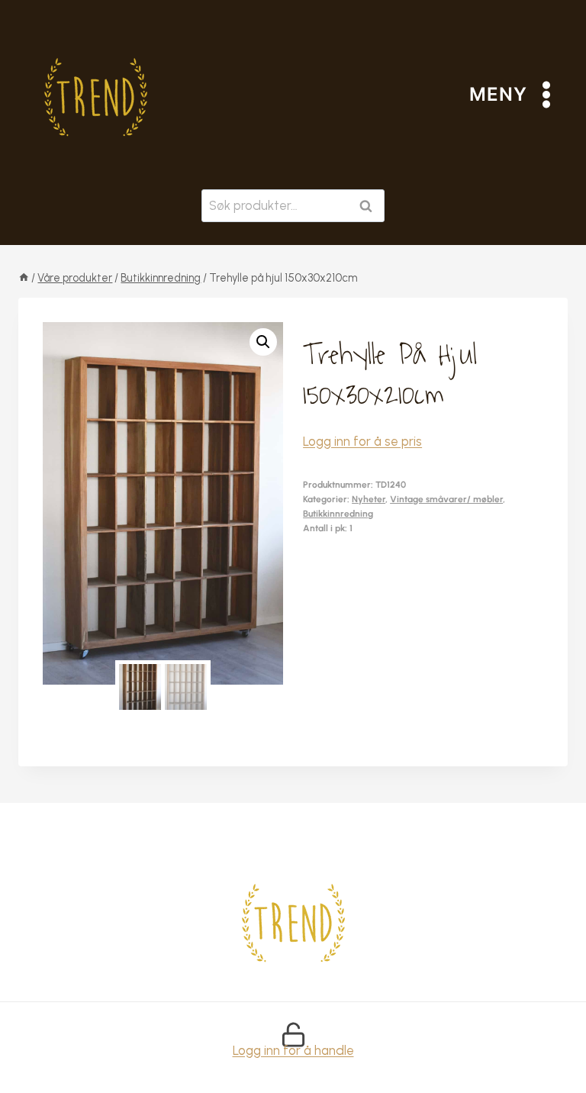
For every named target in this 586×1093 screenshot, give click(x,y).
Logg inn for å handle (293, 1050)
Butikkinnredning (338, 513)
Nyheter (368, 499)
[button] (263, 342)
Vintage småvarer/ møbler (446, 499)
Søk (369, 205)
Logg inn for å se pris (362, 441)
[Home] (23, 278)
